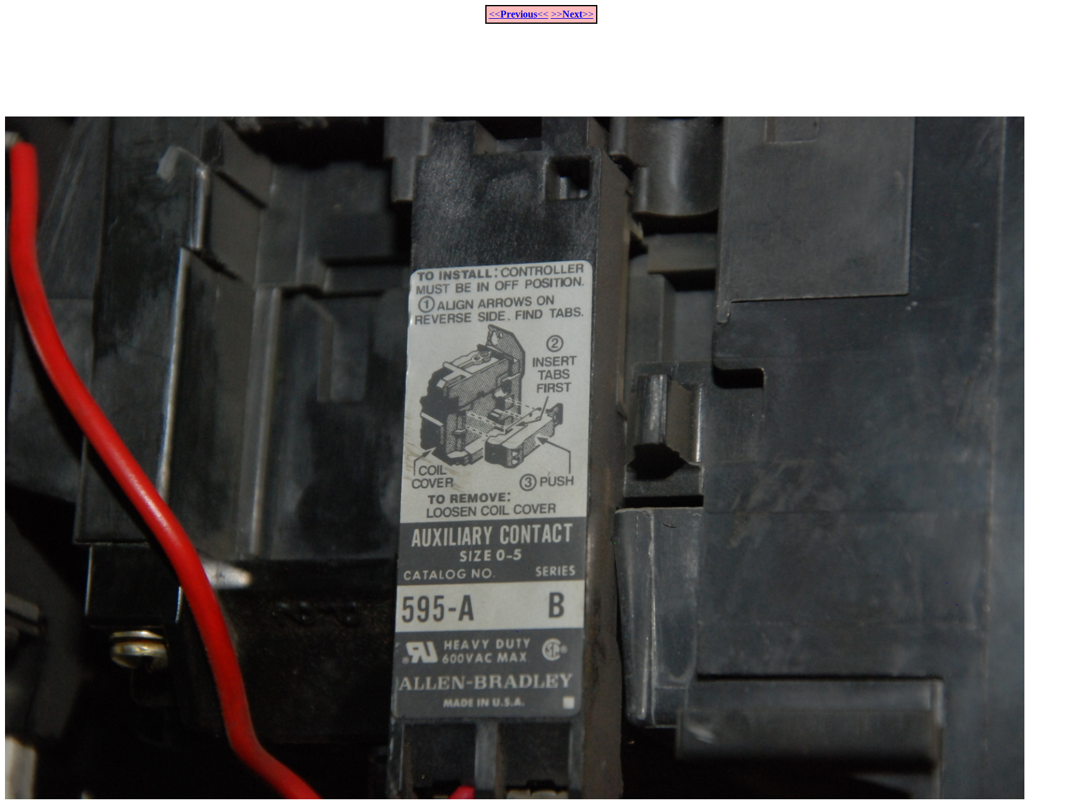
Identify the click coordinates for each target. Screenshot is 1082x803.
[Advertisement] (541, 63)
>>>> (572, 14)
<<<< (519, 14)
